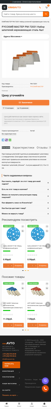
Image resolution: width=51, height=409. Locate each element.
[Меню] (4, 7)
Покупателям (8, 377)
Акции (35, 379)
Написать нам (9, 365)
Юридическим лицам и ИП (34, 387)
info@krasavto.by (8, 359)
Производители (30, 383)
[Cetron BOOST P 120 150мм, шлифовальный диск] (37, 234)
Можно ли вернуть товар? (25, 213)
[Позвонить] (40, 7)
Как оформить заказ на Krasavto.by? (25, 202)
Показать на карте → (10, 395)
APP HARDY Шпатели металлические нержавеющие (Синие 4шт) (13, 305)
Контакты (28, 379)
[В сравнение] (22, 231)
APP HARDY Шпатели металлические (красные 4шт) (36, 305)
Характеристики (23, 147)
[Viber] (45, 381)
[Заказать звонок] (45, 388)
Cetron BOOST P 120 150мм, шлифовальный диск (37, 247)
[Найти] (46, 14)
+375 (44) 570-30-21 (9, 356)
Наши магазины (9, 383)
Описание (6, 147)
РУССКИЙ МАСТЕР (36, 86)
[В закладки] (22, 226)
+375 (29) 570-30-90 (9, 354)
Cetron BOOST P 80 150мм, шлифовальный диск (12, 247)
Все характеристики (9, 134)
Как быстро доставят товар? (25, 208)
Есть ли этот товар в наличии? (25, 189)
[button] (3, 246)
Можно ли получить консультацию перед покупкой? (25, 196)
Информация (8, 371)
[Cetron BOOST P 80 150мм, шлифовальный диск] (13, 234)
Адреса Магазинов (12, 36)
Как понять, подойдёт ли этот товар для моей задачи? (25, 182)
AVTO (14, 7)
